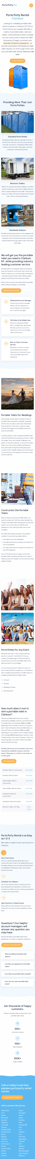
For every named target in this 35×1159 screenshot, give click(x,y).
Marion (3, 1134)
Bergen (3, 1115)
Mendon (3, 1137)
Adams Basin (5, 1110)
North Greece (5, 1144)
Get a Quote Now (8, 761)
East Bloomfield (6, 1129)
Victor (20, 1144)
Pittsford (3, 1156)
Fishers (21, 1115)
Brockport (4, 1120)
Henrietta (22, 1120)
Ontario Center (6, 1148)
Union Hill (21, 1141)
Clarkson (4, 1127)
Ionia (20, 1127)
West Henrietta (23, 1153)
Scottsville (22, 1137)
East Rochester (6, 1132)
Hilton (20, 1122)
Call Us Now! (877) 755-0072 (12, 1097)
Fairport (21, 1110)
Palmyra (3, 1151)
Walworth (22, 1146)
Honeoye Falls (23, 1125)
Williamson (22, 1156)
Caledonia (4, 1122)
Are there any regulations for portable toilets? (17, 965)
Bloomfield (4, 1118)
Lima (20, 1129)
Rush (20, 1134)
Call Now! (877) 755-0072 (11, 290)
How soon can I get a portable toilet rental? (16, 983)
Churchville (4, 1125)
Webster (21, 1148)
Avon (2, 1113)
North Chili (4, 1141)
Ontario (3, 1146)
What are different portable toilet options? (16, 955)
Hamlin (21, 1118)
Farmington (22, 1113)
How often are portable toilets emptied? (18, 974)
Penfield (3, 1153)
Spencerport (23, 1139)
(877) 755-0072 (18, 61)
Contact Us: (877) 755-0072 (12, 945)
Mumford (4, 1139)
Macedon (22, 1132)
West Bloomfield (24, 1151)
